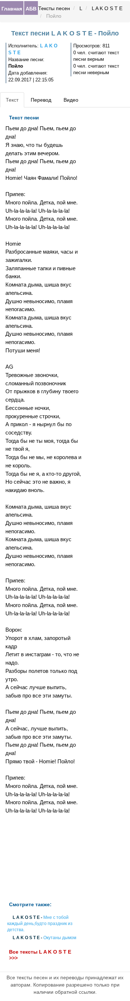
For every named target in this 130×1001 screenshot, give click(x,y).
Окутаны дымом (59, 938)
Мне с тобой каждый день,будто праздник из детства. (40, 923)
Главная (11, 8)
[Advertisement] (43, 858)
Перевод (41, 100)
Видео (71, 100)
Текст (12, 100)
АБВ (31, 8)
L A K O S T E (107, 8)
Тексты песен (54, 8)
